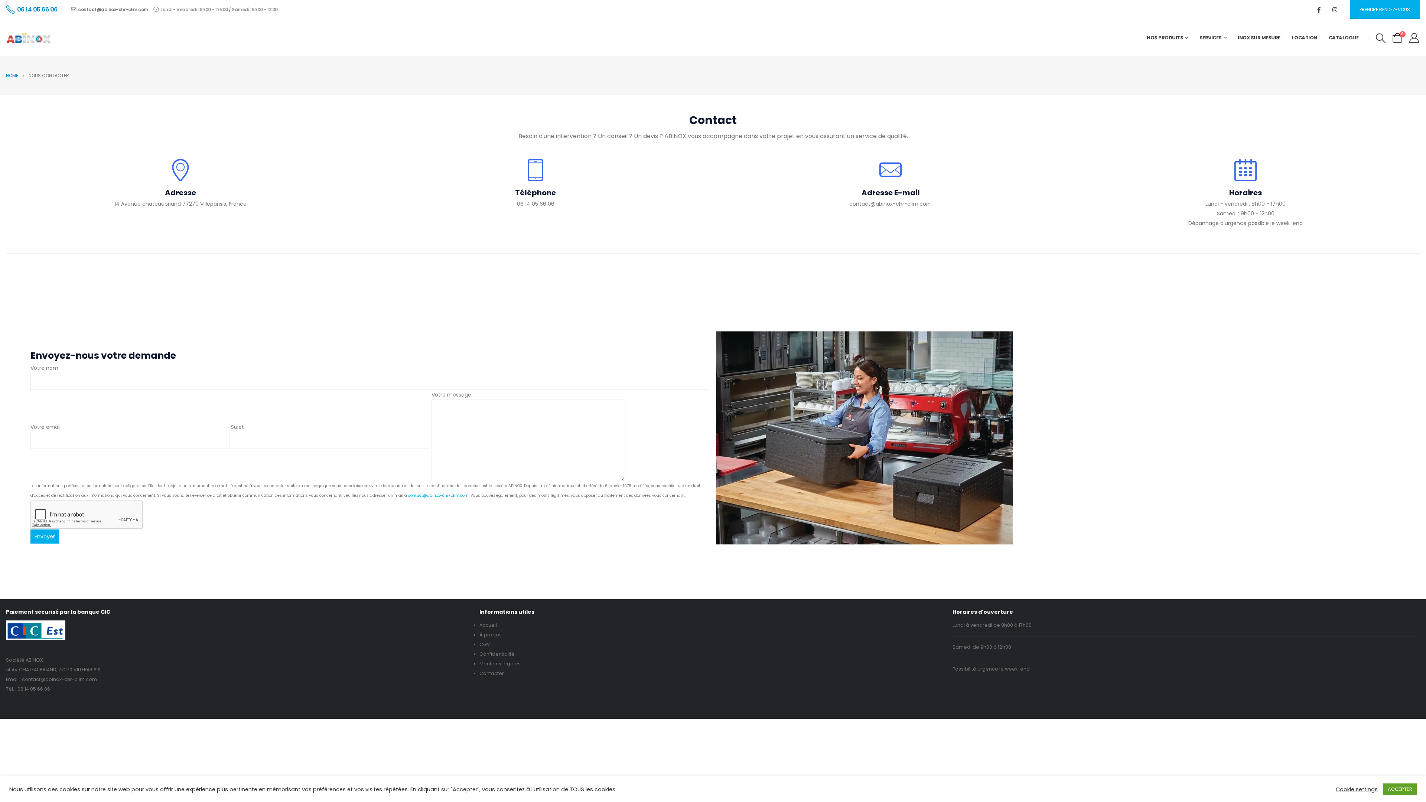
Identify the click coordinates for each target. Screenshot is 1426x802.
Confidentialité (497, 654)
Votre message (451, 394)
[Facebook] (1319, 9)
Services (1210, 37)
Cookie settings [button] (1357, 789)
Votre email (45, 427)
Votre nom (44, 368)
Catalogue (1344, 37)
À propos (490, 635)
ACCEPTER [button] (1400, 789)
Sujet (237, 427)
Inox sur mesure (1259, 37)
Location (1304, 37)
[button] (1380, 38)
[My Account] (1414, 38)
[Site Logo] (29, 38)
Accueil (488, 625)
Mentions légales (500, 664)
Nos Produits (1165, 37)
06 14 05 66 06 (33, 689)
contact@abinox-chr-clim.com (113, 9)
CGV (484, 644)
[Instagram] (1335, 9)
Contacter (491, 673)
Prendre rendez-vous (1385, 9)
